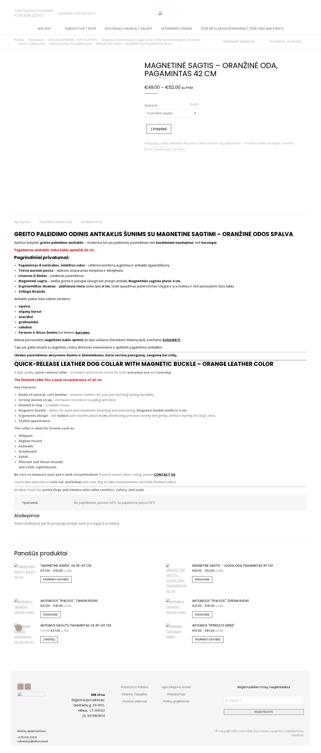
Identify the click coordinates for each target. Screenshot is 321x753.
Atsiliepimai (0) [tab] (92, 222)
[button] (64, 3)
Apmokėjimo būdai (176, 687)
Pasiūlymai (202, 579)
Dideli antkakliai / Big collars (179, 143)
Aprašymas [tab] (22, 222)
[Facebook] (20, 687)
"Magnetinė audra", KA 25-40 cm (65, 566)
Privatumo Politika (134, 687)
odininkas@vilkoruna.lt (32, 741)
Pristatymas (176, 694)
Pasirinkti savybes (56, 579)
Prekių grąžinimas (176, 701)
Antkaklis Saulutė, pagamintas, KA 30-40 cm (75, 625)
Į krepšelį (159, 128)
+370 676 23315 (28, 15)
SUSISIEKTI (171, 340)
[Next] (305, 41)
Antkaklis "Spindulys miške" (213, 625)
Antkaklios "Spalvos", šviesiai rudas (220, 601)
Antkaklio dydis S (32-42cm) (169, 149)
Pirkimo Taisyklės (134, 694)
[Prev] (221, 41)
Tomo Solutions (297, 733)
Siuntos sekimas (135, 701)
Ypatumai (151, 105)
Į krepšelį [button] (49, 639)
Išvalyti (194, 104)
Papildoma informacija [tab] (56, 222)
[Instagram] (28, 687)
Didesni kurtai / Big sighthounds (220, 143)
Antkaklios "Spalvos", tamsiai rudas (69, 601)
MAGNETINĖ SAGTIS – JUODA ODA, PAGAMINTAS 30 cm (232, 566)
